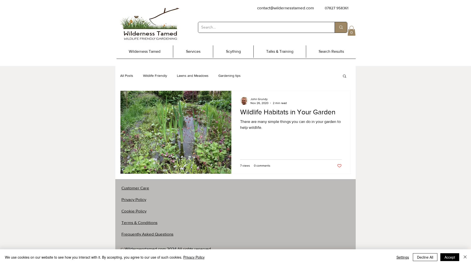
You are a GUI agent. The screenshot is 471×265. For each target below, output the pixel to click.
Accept (450, 257)
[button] (351, 31)
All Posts (126, 76)
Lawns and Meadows (193, 76)
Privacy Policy (194, 257)
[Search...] (341, 27)
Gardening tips (229, 76)
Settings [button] (402, 257)
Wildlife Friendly (155, 76)
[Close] (465, 257)
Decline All (425, 257)
